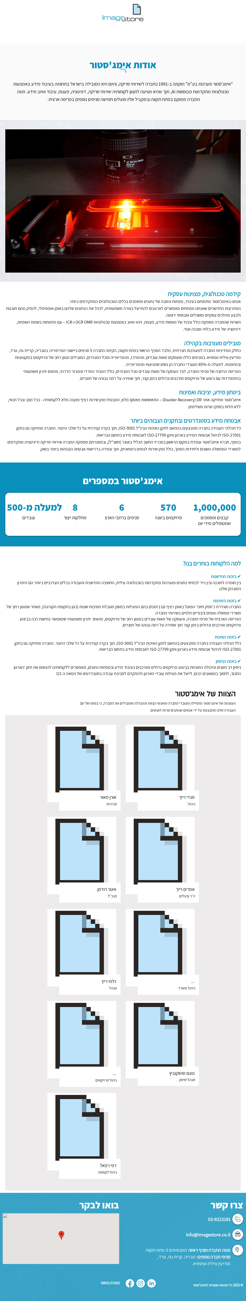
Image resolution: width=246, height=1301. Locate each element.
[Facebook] (130, 1283)
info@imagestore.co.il (208, 1235)
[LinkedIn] (151, 1283)
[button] (234, 267)
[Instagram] (140, 1283)
